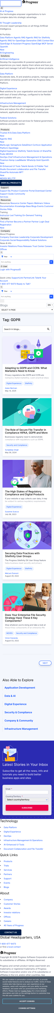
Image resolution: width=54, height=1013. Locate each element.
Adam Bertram (11, 388)
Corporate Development (41, 237)
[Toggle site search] (1, 287)
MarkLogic (5, 145)
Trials (6, 865)
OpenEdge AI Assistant (11, 43)
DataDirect (27, 145)
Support (5, 187)
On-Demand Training (32, 215)
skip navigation (11, 3)
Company (5, 231)
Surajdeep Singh (12, 450)
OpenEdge (13, 148)
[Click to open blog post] (27, 350)
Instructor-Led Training (11, 215)
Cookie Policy (26, 991)
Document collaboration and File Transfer (26, 169)
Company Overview (9, 237)
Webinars (38, 203)
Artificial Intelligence (9, 59)
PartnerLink (29, 277)
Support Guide (7, 193)
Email (8, 789)
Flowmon (4, 160)
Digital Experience (8, 88)
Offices (3, 249)
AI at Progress (6, 11)
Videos (46, 203)
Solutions (5, 56)
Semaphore (15, 145)
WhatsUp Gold (34, 160)
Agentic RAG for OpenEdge (13, 40)
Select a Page (8, 310)
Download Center (43, 190)
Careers (48, 246)
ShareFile (47, 151)
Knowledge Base (23, 206)
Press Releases (24, 246)
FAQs (9, 209)
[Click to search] (48, 329)
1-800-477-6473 (8, 284)
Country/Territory (13, 796)
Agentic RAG (19, 37)
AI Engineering (7, 52)
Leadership (24, 237)
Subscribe (27, 808)
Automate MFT (11, 174)
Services (4, 197)
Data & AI (10, 695)
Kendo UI (37, 151)
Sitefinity (22, 151)
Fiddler (40, 166)
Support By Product (9, 190)
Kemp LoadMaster (17, 160)
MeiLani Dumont (11, 573)
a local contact (14, 947)
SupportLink (17, 277)
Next (45, 663)
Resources (6, 200)
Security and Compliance (17, 445)
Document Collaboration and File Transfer (23, 849)
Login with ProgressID (10, 269)
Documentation (7, 206)
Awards (7, 908)
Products (5, 129)
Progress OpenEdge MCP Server (37, 43)
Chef (10, 157)
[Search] (1, 252)
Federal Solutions (8, 118)
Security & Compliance (18, 712)
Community (19, 193)
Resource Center (18, 203)
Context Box (48, 40)
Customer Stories (12, 904)
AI (2, 8)
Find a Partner (6, 221)
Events (40, 206)
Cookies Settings (27, 1008)
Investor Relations (8, 246)
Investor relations (12, 912)
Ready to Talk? (23, 284)
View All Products (11, 183)
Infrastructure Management (13, 103)
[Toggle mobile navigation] (2, 301)
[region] (27, 994)
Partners (5, 218)
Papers (30, 203)
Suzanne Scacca (12, 512)
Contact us (11, 932)
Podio (2, 154)
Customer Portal (27, 190)
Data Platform (6, 37)
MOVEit (9, 154)
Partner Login (38, 221)
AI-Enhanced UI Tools (10, 166)
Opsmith (4, 48)
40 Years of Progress (14, 925)
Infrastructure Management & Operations (32, 157)
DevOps (4, 157)
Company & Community (19, 720)
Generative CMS (34, 40)
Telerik (29, 151)
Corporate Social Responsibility (15, 240)
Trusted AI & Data (8, 132)
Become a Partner (22, 221)
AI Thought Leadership (11, 23)
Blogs (34, 206)
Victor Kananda (11, 638)
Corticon (37, 145)
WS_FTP (11, 178)
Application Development (20, 687)
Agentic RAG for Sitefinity (38, 37)
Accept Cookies (27, 1001)
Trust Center (38, 246)
